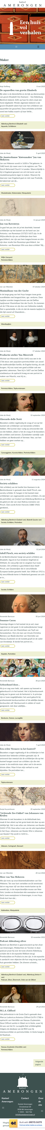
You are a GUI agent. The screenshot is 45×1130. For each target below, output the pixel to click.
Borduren (4, 718)
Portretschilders (7, 260)
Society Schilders (7, 522)
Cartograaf (12, 846)
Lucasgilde (19, 718)
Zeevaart (20, 846)
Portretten (18, 522)
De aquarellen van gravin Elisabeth (18, 90)
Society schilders (9, 483)
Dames (11, 718)
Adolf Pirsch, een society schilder (17, 553)
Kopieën (4, 654)
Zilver (10, 980)
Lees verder (6, 116)
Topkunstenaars (19, 388)
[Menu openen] (16, 46)
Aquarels (4, 126)
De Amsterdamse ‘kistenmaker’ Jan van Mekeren (20, 158)
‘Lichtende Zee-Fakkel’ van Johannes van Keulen (21, 814)
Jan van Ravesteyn (9, 224)
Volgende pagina (39, 1063)
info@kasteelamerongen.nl (25, 1115)
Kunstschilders (17, 453)
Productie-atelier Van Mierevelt (16, 355)
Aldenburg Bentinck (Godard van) (13, 520)
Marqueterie (26, 193)
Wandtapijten (6, 324)
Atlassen (4, 846)
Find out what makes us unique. (30, 1125)
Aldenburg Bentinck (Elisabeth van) (14, 124)
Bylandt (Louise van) (34, 520)
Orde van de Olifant (28, 980)
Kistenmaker (16, 193)
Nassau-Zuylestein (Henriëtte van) (13, 1047)
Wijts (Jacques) (6, 257)
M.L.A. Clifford (7, 1010)
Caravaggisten (6, 453)
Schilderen (12, 126)
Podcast (4, 980)
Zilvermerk (16, 980)
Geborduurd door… (10, 684)
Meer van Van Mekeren (12, 877)
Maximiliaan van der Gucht (14, 290)
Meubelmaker (6, 193)
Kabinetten (5, 910)
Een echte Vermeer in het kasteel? (18, 749)
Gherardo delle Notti (11, 419)
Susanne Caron (8, 620)
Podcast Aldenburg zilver (13, 941)
